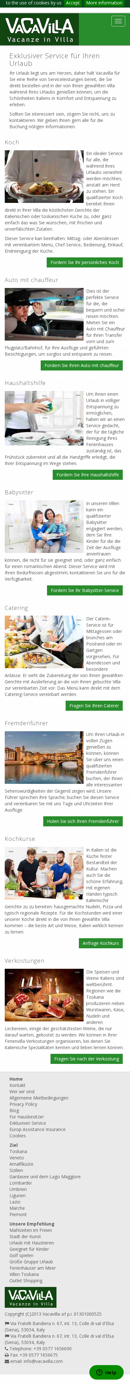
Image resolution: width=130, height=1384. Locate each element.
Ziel (13, 1145)
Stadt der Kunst (25, 1236)
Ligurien (17, 1195)
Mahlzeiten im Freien (30, 1230)
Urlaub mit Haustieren (31, 1243)
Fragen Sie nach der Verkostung (86, 1059)
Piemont (18, 1214)
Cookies (17, 1136)
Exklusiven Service (27, 1123)
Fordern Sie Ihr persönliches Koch (84, 262)
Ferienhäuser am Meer (32, 1268)
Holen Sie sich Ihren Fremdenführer (83, 821)
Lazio (15, 1202)
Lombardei (20, 1183)
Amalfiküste (21, 1164)
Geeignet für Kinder (29, 1249)
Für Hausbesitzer (26, 1117)
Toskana (18, 1151)
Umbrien (18, 1189)
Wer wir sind (21, 1091)
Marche (17, 1208)
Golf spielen (21, 1255)
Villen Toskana (24, 1274)
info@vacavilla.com (43, 1361)
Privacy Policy (23, 1104)
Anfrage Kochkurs (101, 943)
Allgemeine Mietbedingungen (38, 1098)
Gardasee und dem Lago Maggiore (45, 1177)
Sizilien (16, 1170)
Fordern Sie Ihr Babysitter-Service (85, 590)
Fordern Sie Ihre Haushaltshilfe (87, 475)
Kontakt (17, 1085)
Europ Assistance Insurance (37, 1129)
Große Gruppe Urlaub (31, 1262)
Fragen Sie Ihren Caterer (94, 706)
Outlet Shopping (25, 1281)
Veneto (16, 1158)
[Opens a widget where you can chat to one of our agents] (106, 1373)
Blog (14, 1110)
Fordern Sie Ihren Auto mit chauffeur (81, 365)
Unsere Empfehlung (32, 1224)
